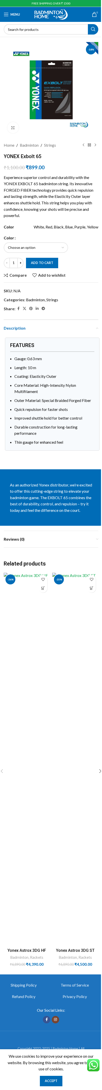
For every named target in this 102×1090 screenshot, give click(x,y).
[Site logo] (51, 13)
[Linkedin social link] (37, 308)
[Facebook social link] (18, 308)
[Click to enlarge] (13, 127)
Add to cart (42, 263)
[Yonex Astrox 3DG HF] (27, 759)
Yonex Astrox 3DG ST (75, 950)
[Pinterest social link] (31, 308)
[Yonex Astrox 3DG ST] (75, 759)
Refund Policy (23, 996)
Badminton (29, 145)
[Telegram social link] (43, 308)
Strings (50, 145)
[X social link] (24, 308)
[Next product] (95, 145)
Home (9, 145)
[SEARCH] (93, 29)
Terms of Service (75, 985)
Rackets (36, 957)
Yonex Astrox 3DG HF (26, 950)
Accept (51, 1081)
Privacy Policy (75, 996)
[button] (43, 588)
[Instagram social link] (55, 1019)
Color (9, 237)
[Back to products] (89, 145)
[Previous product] (83, 145)
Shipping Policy (24, 985)
